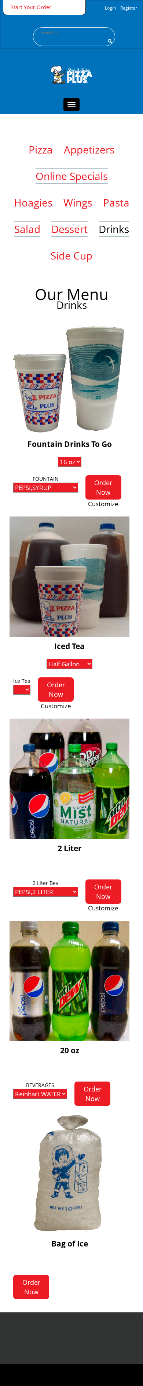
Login (110, 8)
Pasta (116, 202)
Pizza (41, 149)
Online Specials (72, 176)
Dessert (69, 229)
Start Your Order (31, 7)
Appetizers (89, 149)
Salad (27, 229)
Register (128, 8)
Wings (77, 202)
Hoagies (33, 202)
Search (110, 41)
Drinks (114, 229)
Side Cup (71, 255)
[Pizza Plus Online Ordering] (71, 52)
